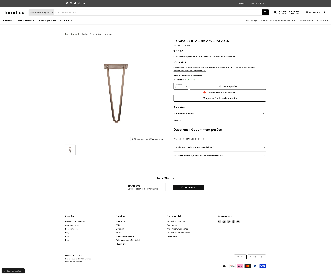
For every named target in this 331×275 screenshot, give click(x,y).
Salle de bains (25, 20)
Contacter (121, 221)
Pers (67, 240)
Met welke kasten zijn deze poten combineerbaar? (198, 155)
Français (241, 3)
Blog (67, 232)
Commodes (172, 225)
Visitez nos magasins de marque (278, 20)
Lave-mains (172, 236)
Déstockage (251, 20)
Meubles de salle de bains (178, 232)
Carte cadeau (306, 20)
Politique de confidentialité (128, 240)
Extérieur (65, 20)
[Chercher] (265, 12)
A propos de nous (73, 225)
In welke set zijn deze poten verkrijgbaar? (194, 147)
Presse (79, 255)
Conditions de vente (125, 236)
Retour (119, 232)
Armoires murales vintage (178, 229)
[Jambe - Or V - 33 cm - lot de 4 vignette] (70, 150)
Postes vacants (72, 229)
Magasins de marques (75, 221)
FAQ (118, 225)
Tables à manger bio (176, 221)
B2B (67, 236)
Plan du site (121, 244)
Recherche (69, 255)
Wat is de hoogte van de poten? (189, 138)
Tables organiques (46, 20)
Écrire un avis (188, 187)
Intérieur (8, 20)
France (257, 3)
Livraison (120, 229)
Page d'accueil (72, 34)
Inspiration (322, 20)
